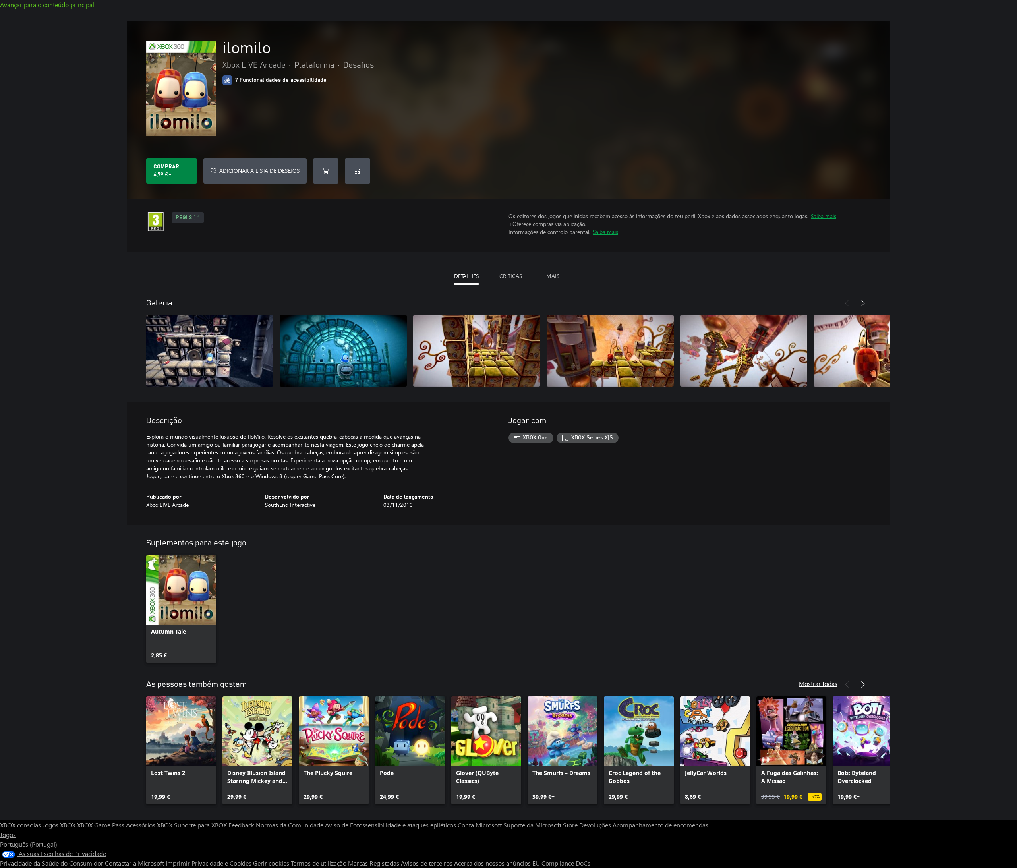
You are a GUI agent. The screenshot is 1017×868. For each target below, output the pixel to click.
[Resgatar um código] (357, 171)
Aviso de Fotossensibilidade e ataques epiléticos (390, 825)
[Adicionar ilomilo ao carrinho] (325, 171)
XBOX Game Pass (100, 825)
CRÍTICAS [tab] (510, 276)
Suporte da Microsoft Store (540, 825)
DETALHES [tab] (466, 276)
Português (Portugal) (28, 844)
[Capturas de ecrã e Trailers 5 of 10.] (743, 351)
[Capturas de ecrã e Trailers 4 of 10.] (610, 351)
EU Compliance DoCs (561, 863)
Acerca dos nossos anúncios (492, 863)
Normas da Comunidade (289, 825)
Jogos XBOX (60, 825)
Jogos (8, 834)
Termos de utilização (318, 863)
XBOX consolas (20, 825)
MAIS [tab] (552, 276)
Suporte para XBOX (201, 825)
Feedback (241, 825)
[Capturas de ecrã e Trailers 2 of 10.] (343, 351)
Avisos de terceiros (426, 863)
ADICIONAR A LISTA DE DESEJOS (259, 170)
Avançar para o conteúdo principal (47, 4)
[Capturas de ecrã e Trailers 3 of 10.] (476, 351)
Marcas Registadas (373, 863)
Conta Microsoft (480, 825)
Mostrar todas (818, 683)
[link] (181, 609)
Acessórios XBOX (150, 825)
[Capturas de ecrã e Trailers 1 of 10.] (209, 351)
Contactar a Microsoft (134, 863)
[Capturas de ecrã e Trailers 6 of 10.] (877, 351)
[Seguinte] (863, 303)
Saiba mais (823, 216)
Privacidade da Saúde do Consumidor (51, 863)
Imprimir (178, 863)
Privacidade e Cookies (221, 863)
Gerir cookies (271, 863)
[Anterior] (847, 303)
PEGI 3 (184, 217)
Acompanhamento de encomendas (660, 825)
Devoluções (595, 825)
